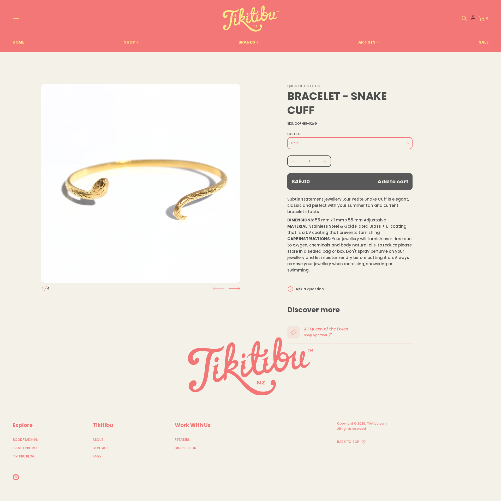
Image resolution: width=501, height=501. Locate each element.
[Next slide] (234, 288)
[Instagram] (16, 477)
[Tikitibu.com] (251, 18)
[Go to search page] (464, 18)
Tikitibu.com (377, 423)
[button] (464, 18)
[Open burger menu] (16, 18)
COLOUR (294, 134)
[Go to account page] (473, 19)
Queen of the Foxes (303, 86)
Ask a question (310, 289)
